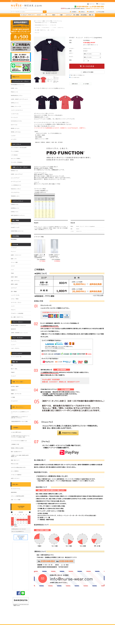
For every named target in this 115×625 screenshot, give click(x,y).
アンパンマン (14, 341)
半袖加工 (13, 372)
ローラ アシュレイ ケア (16, 181)
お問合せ (82, 11)
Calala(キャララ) (14, 204)
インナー (13, 306)
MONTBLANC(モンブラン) (16, 95)
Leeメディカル (14, 124)
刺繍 (12, 365)
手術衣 (12, 273)
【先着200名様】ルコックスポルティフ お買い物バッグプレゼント (20, 417)
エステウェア (14, 287)
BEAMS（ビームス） (15, 128)
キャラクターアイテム (15, 488)
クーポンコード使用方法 (16, 474)
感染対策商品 (14, 492)
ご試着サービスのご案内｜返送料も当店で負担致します (20, 456)
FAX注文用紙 (101, 11)
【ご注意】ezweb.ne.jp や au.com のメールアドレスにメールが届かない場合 (20, 436)
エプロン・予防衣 (14, 298)
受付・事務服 (14, 291)
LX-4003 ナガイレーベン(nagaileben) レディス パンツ (54, 256)
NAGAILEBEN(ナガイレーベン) (41, 22)
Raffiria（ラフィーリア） (16, 106)
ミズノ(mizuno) (14, 155)
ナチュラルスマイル (15, 192)
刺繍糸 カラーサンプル (16, 393)
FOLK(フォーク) (14, 92)
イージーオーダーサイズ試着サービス (19, 440)
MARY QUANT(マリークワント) (17, 215)
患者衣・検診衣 (14, 277)
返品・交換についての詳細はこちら (78, 75)
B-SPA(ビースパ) (14, 211)
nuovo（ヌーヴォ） (15, 223)
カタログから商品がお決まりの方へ (18, 467)
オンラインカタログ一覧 (16, 356)
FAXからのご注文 (14, 463)
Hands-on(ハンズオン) (15, 188)
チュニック (37, 32)
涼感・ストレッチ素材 (15, 499)
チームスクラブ (14, 401)
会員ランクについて (15, 478)
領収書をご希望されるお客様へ (17, 448)
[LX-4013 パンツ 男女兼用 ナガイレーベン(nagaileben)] (39, 246)
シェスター (13, 135)
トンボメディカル (14, 113)
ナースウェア (37, 27)
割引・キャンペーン (18, 407)
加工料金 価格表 (14, 386)
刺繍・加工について (15, 460)
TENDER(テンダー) (15, 196)
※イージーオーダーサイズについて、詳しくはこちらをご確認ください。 (52, 122)
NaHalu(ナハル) (14, 170)
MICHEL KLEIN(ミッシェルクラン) (18, 325)
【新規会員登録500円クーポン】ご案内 (19, 421)
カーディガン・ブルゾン (16, 302)
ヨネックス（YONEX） (16, 158)
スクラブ (13, 266)
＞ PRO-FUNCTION (53, 22)
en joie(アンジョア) (15, 227)
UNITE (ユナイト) (14, 102)
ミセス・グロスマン (15, 348)
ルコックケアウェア (15, 177)
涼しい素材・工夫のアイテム (17, 317)
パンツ (12, 269)
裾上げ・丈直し (14, 368)
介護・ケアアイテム (15, 280)
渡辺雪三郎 (13, 329)
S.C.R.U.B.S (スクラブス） (16, 121)
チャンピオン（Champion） (17, 162)
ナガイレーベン (60, 27)
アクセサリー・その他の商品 (17, 313)
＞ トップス (53, 27)
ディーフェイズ (14, 117)
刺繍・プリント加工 (18, 381)
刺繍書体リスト (14, 390)
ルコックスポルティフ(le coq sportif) (18, 147)
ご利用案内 (73, 11)
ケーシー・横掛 (14, 262)
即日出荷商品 (14, 239)
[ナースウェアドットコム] (27, 6)
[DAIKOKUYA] (21, 601)
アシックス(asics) (14, 151)
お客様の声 (91, 11)
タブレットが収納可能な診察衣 (17, 496)
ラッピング (13, 376)
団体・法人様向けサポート (16, 451)
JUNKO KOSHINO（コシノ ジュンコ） (19, 332)
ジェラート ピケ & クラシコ (17, 110)
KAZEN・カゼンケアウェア (17, 174)
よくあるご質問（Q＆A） (16, 432)
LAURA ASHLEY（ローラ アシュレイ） (19, 99)
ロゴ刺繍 (13, 397)
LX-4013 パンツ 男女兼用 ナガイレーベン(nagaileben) (39, 256)
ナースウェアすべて (45, 27)
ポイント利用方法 (14, 471)
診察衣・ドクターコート (16, 255)
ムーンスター (14, 139)
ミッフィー (13, 344)
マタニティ (13, 309)
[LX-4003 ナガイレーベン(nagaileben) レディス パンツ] (54, 246)
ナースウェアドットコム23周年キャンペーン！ (20, 412)
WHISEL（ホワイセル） (16, 132)
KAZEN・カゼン (14, 88)
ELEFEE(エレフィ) (15, 208)
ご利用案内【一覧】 (15, 444)
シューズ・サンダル (15, 295)
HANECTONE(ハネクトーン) (17, 231)
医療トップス (14, 258)
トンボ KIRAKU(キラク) (16, 185)
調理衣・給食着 (14, 284)
